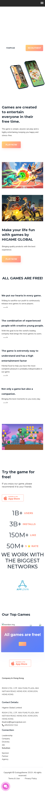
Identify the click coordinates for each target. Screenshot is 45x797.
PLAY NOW (11, 145)
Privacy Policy (31, 778)
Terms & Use (14, 778)
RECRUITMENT (34, 48)
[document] (22, 693)
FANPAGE (10, 48)
